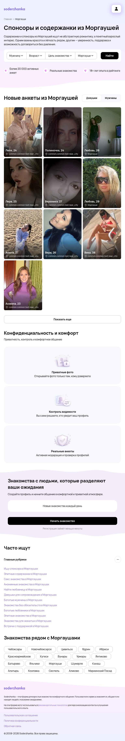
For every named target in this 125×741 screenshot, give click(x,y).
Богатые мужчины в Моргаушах (23, 600)
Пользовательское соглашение (21, 715)
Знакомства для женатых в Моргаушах (27, 621)
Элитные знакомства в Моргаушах (25, 615)
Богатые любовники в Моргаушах (24, 610)
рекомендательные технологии (53, 705)
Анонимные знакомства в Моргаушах (26, 584)
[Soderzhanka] (14, 8)
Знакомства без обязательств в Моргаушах (30, 605)
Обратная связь (12, 726)
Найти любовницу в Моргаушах (23, 589)
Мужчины (111, 98)
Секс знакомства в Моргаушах (22, 579)
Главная (8, 19)
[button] (15, 649)
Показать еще (62, 319)
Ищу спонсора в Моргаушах (21, 568)
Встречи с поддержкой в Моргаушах (26, 626)
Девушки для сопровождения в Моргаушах (30, 595)
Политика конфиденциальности (21, 720)
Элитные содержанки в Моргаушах (25, 574)
